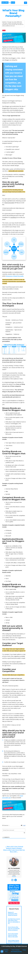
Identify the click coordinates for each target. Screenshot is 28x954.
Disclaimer (6, 949)
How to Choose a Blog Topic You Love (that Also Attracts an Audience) (14, 928)
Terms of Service (15, 949)
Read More (14, 876)
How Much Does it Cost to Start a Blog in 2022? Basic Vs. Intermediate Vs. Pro (14, 921)
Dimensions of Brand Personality (14, 276)
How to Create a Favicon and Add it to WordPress (13, 941)
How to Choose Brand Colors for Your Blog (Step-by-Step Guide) (13, 935)
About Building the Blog (16, 951)
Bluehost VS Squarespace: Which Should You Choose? (12, 914)
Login (24, 825)
